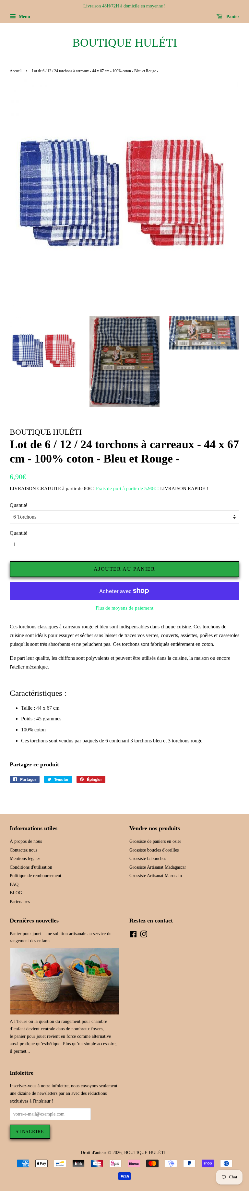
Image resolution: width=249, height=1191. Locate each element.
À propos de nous (26, 841)
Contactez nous (23, 850)
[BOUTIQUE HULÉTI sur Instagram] (143, 935)
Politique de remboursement (35, 875)
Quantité (18, 505)
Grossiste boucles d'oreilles (154, 850)
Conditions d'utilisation (31, 867)
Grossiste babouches (147, 858)
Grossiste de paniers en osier (155, 841)
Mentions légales (25, 858)
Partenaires (20, 901)
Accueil (15, 71)
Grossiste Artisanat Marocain (155, 875)
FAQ (14, 884)
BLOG (16, 892)
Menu (24, 16)
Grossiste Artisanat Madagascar (157, 867)
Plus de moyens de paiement (124, 608)
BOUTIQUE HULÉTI (124, 42)
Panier (232, 16)
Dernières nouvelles (34, 920)
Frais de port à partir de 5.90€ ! (127, 488)
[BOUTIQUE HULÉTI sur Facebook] (133, 935)
